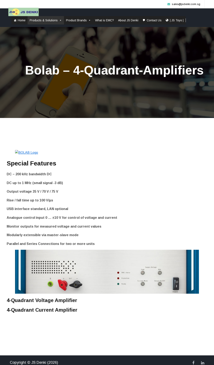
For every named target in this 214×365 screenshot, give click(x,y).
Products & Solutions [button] (44, 20)
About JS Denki (128, 20)
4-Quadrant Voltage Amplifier (42, 300)
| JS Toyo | (176, 20)
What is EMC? (104, 20)
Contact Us (154, 20)
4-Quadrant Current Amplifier (42, 310)
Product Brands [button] (76, 20)
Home (21, 20)
